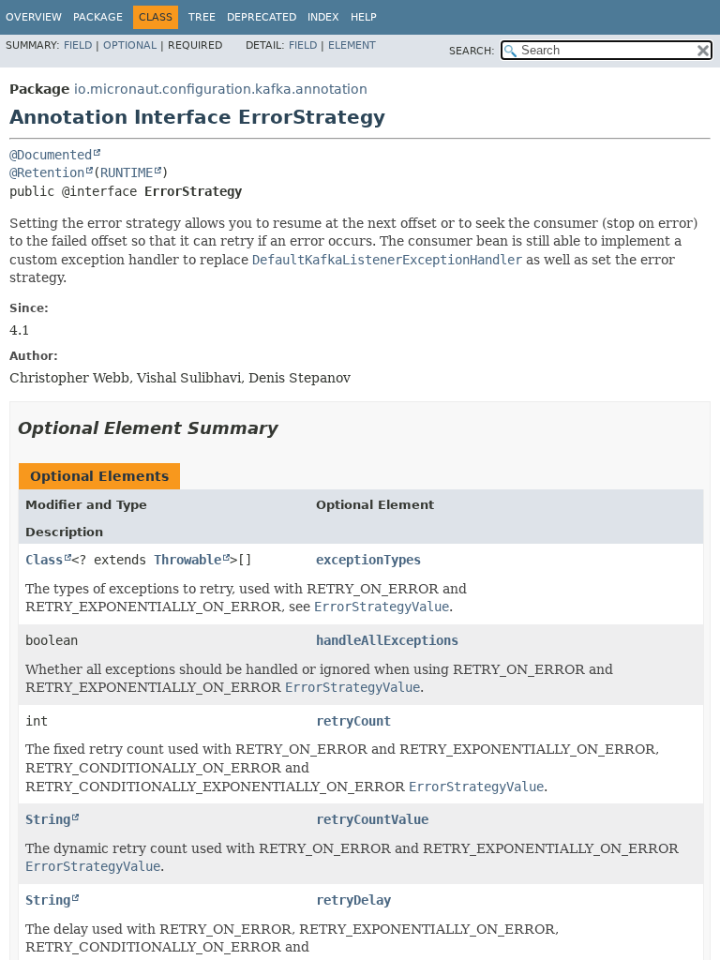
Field (78, 45)
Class (44, 559)
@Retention (46, 172)
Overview (34, 17)
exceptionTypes (368, 559)
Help (364, 17)
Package (98, 17)
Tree (202, 17)
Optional (130, 45)
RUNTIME (126, 172)
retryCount (353, 720)
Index (323, 17)
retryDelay (353, 900)
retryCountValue (372, 819)
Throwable (187, 559)
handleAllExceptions (387, 640)
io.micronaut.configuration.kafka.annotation (221, 89)
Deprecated (261, 17)
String (47, 819)
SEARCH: (472, 51)
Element (352, 45)
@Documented (50, 154)
